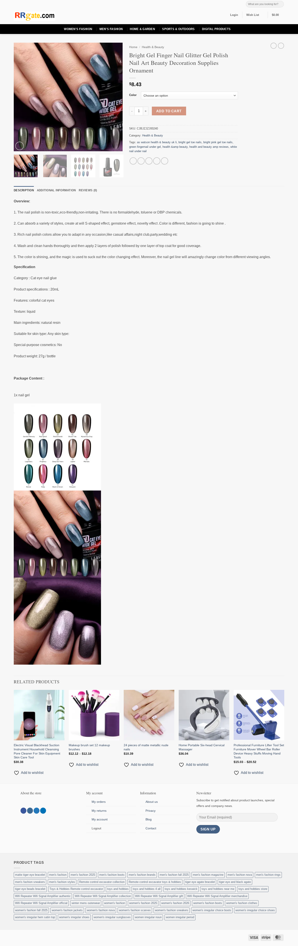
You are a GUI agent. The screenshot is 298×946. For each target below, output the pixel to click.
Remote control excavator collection (102, 882)
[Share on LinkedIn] (164, 161)
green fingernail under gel (145, 146)
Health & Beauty (153, 47)
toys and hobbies (118, 889)
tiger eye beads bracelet (30, 889)
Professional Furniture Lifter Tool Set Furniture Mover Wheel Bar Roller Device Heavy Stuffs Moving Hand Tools (259, 751)
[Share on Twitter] (141, 161)
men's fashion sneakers (30, 882)
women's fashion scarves (135, 910)
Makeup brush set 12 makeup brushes (89, 747)
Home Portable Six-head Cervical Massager (201, 747)
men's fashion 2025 (83, 874)
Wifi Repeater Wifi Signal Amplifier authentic (43, 896)
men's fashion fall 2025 (174, 874)
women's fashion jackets (67, 910)
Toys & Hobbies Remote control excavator (76, 889)
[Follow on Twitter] (36, 811)
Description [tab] (24, 190)
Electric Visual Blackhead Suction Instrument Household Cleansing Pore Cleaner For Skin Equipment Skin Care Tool (37, 751)
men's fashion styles (62, 882)
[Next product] (274, 46)
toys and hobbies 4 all (147, 889)
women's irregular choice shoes (255, 910)
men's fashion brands (142, 874)
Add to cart (169, 111)
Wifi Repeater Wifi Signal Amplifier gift (159, 896)
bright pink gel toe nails (218, 142)
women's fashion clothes (241, 903)
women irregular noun (148, 917)
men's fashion (58, 874)
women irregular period (180, 917)
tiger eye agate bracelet (200, 882)
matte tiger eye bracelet (30, 874)
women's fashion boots (207, 903)
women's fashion (114, 903)
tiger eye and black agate (235, 882)
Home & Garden (142, 29)
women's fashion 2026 (175, 903)
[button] (234, 15)
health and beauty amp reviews (209, 146)
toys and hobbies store (252, 889)
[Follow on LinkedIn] (43, 811)
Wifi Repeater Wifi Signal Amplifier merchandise (217, 896)
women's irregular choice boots (211, 910)
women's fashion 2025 (143, 903)
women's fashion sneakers (171, 910)
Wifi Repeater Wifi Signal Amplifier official (41, 903)
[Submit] (280, 4)
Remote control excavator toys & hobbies (155, 882)
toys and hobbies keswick (181, 889)
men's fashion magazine (208, 874)
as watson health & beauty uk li (157, 142)
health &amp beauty (175, 146)
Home (133, 47)
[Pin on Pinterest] (156, 161)
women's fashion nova (101, 910)
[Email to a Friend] (148, 161)
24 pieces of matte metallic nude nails (146, 747)
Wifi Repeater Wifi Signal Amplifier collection (103, 896)
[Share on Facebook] (133, 161)
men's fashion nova (240, 874)
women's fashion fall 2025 (31, 910)
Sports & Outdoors (178, 29)
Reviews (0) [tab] (88, 190)
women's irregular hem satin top (35, 917)
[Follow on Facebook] (23, 811)
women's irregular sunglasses (112, 917)
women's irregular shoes (74, 917)
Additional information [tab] (56, 190)
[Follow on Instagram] (30, 811)
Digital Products (216, 29)
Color (133, 95)
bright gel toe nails (190, 142)
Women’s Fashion (78, 29)
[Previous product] (281, 46)
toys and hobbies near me (218, 889)
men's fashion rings (268, 874)
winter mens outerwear (86, 903)
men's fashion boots (112, 874)
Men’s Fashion (111, 29)
